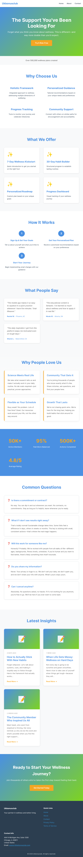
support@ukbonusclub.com (19, 845)
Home (61, 3)
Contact (78, 3)
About (69, 3)
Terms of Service (50, 826)
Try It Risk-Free (41, 43)
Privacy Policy (49, 822)
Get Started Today (41, 788)
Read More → (12, 681)
